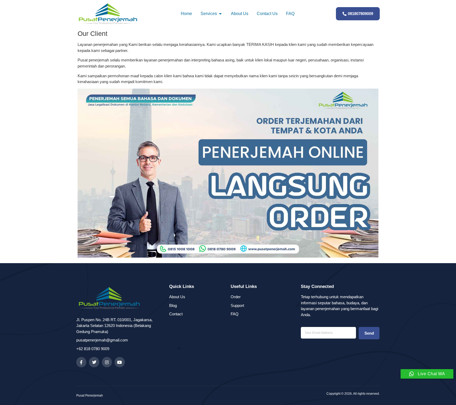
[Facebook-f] (81, 362)
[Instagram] (107, 362)
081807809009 (360, 13)
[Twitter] (94, 362)
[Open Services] (220, 14)
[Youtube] (120, 362)
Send (369, 333)
